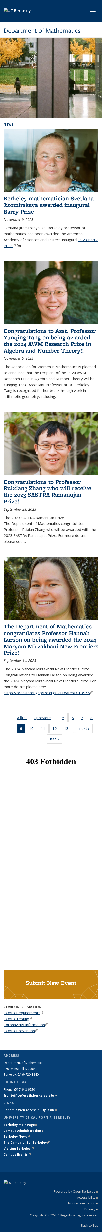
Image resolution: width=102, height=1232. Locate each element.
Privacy (91, 1209)
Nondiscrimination (83, 1203)
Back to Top (89, 1225)
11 (45, 729)
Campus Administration (24, 1131)
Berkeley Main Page (21, 1125)
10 (33, 729)
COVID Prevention (21, 1030)
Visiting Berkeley (19, 1148)
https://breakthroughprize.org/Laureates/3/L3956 (48, 692)
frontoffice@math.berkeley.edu (30, 1095)
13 (68, 729)
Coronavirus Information (26, 1024)
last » (56, 738)
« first (23, 717)
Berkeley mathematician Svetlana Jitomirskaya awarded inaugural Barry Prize (49, 205)
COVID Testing (18, 1018)
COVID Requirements (23, 1012)
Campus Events (17, 1154)
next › (86, 728)
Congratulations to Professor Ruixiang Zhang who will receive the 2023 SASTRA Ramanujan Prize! (47, 491)
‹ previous (44, 717)
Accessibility (87, 1197)
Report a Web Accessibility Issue (31, 1110)
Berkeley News (17, 1137)
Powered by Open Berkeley (76, 1191)
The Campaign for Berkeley (27, 1142)
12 (56, 729)
